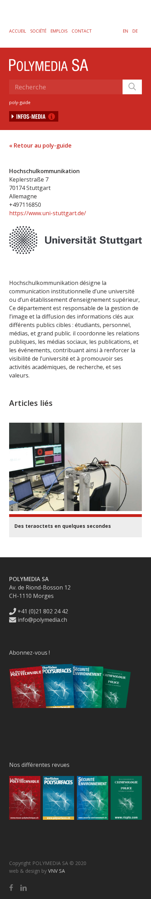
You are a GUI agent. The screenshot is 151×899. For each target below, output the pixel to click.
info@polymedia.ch (42, 620)
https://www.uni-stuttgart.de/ (47, 213)
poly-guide (20, 102)
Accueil (17, 31)
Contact (82, 31)
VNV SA (56, 870)
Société (38, 31)
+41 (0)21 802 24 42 (42, 611)
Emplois (59, 31)
